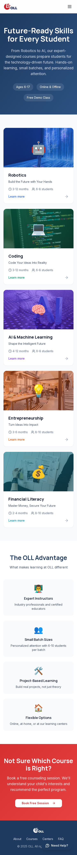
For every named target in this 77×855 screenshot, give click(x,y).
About (17, 839)
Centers (48, 839)
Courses (32, 839)
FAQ (61, 839)
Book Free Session (35, 803)
